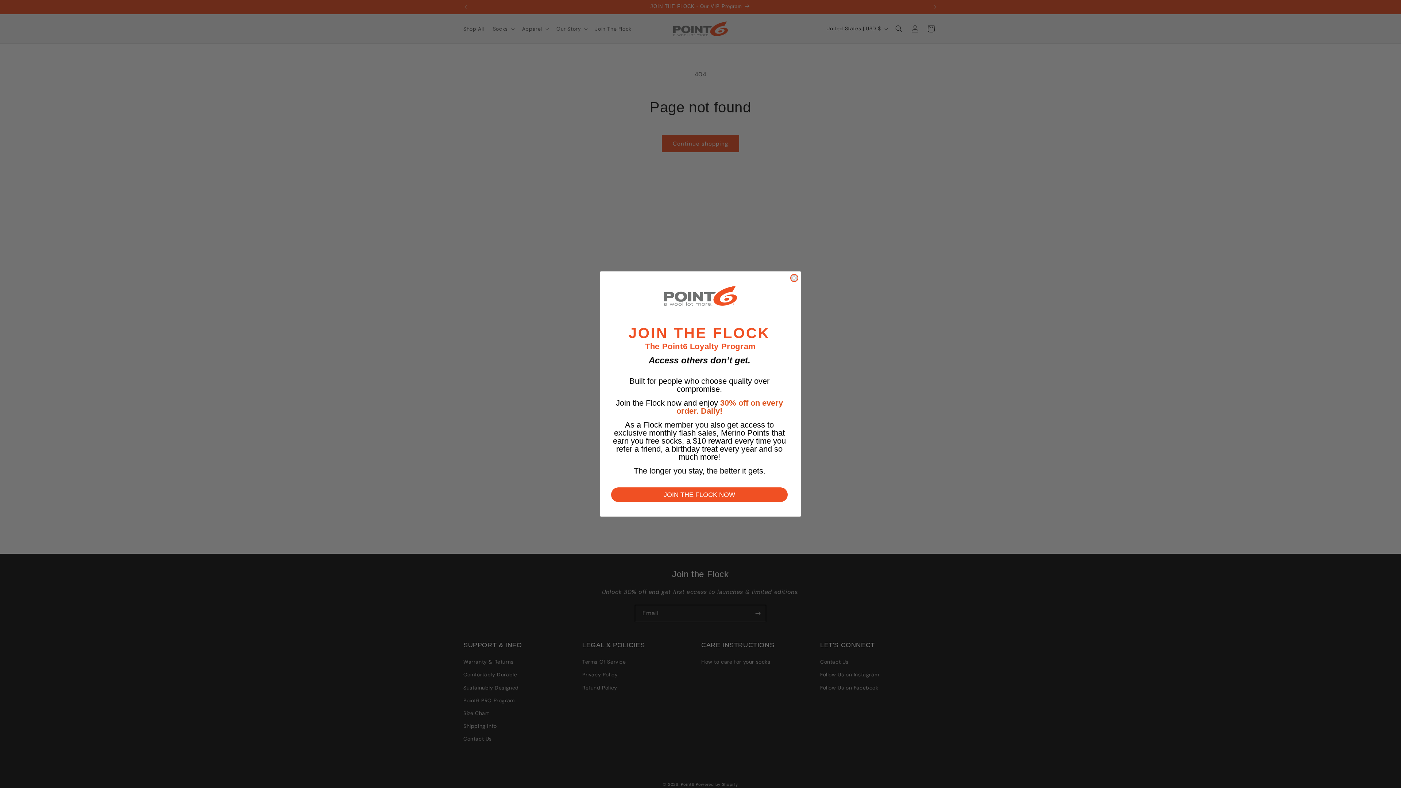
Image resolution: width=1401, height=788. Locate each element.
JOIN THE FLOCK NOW (699, 494)
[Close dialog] (794, 278)
